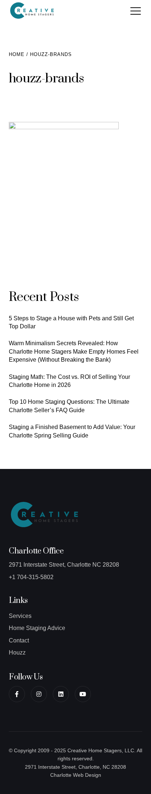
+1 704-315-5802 (31, 577)
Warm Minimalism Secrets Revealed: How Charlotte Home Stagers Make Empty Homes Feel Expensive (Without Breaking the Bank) (74, 351)
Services (20, 616)
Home (17, 54)
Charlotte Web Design (75, 775)
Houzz (17, 652)
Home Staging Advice (37, 628)
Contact (19, 640)
